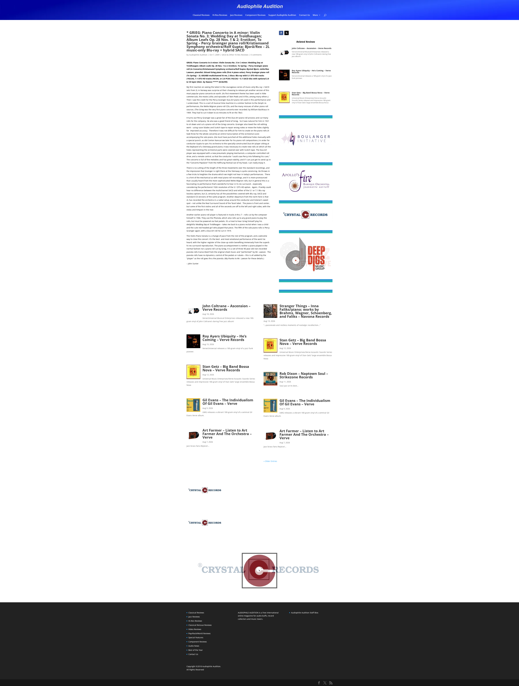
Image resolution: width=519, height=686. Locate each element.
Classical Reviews (201, 15)
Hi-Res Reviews (219, 15)
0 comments (256, 54)
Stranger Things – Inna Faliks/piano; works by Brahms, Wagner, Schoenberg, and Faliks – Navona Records (306, 311)
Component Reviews (255, 15)
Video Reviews (194, 629)
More (315, 15)
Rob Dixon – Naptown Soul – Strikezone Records (304, 375)
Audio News (193, 646)
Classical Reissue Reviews (200, 625)
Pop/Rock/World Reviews (199, 633)
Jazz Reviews (236, 15)
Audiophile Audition (198, 54)
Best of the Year (195, 650)
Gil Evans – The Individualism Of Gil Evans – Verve (227, 402)
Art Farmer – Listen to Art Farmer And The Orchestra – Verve (227, 434)
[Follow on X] (286, 33)
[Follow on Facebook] (281, 33)
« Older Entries (270, 461)
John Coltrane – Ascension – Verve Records (311, 48)
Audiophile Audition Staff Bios (304, 612)
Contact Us (304, 15)
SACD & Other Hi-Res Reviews (235, 54)
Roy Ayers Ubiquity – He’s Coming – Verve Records (311, 71)
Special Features (195, 637)
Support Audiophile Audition (282, 15)
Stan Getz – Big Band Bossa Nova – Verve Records (311, 93)
